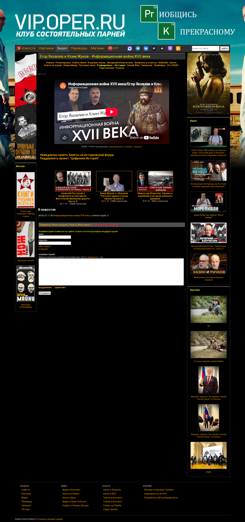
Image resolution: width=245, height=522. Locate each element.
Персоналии (107, 68)
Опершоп (26, 505)
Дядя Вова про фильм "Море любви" (208, 216)
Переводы (79, 48)
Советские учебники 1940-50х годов (26, 214)
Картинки (46, 48)
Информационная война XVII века (71, 215)
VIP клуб (26, 509)
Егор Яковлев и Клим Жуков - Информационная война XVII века (95, 56)
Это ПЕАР (172, 65)
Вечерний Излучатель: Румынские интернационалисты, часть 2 (208, 247)
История (120, 65)
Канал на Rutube (70, 493)
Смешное (146, 65)
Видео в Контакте (71, 490)
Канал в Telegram (112, 490)
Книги (172, 62)
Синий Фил (133, 65)
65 (209, 326)
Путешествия (87, 65)
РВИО (208, 472)
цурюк (59, 519)
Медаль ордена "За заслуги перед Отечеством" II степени (208, 397)
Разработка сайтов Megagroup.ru (161, 497)
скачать (138, 147)
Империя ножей (26, 260)
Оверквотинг (93, 257)
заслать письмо (47, 519)
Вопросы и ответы (146, 62)
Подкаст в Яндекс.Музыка (75, 505)
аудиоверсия (116, 147)
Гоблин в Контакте (112, 501)
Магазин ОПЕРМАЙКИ (25, 306)
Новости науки (53, 65)
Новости (28, 48)
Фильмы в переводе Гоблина (158, 490)
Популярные (63, 62)
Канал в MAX (109, 493)
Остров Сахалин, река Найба (208, 361)
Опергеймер (70, 65)
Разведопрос (105, 65)
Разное (120, 68)
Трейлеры (160, 65)
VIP (115, 48)
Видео (62, 48)
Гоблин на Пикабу (112, 505)
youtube (128, 147)
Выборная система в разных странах (208, 278)
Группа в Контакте (112, 497)
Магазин (97, 48)
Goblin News (79, 62)
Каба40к (163, 62)
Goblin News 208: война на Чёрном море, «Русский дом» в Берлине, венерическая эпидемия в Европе (208, 152)
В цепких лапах (97, 62)
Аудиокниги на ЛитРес (155, 493)
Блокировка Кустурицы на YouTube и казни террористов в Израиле (208, 185)
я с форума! (43, 249)
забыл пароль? (45, 246)
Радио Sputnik (110, 509)
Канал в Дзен (69, 497)
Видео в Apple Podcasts (74, 501)
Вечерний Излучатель (120, 62)
